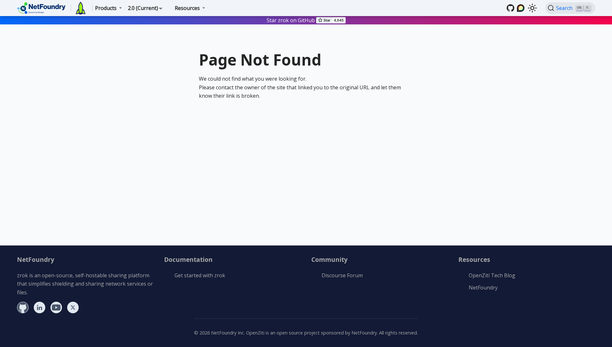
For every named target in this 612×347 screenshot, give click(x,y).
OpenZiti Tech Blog (492, 275)
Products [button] (106, 8)
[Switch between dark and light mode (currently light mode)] (532, 8)
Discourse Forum (342, 275)
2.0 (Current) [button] (143, 8)
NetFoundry (483, 287)
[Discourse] (521, 8)
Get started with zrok (199, 275)
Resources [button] (187, 8)
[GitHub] (510, 8)
